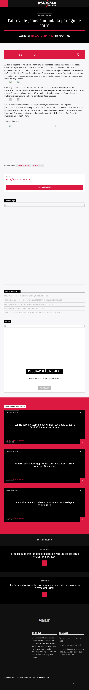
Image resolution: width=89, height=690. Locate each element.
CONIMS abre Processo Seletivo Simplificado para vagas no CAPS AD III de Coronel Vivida (45, 426)
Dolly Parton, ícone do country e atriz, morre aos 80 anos (27, 296)
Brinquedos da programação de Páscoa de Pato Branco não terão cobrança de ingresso (45, 555)
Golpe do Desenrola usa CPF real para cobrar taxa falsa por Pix (28, 304)
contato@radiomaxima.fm (72, 645)
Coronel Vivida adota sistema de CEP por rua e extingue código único (45, 504)
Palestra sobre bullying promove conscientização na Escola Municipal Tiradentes (45, 465)
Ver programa (44, 388)
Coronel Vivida (44, 15)
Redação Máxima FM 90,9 (43, 36)
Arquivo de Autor (44, 187)
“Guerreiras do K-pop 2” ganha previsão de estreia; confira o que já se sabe (33, 300)
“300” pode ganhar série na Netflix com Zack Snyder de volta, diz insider (32, 312)
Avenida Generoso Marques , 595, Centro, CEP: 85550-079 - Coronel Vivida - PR (71, 652)
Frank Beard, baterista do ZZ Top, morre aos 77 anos (24, 308)
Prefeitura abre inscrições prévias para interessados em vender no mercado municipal (45, 586)
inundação (38, 166)
